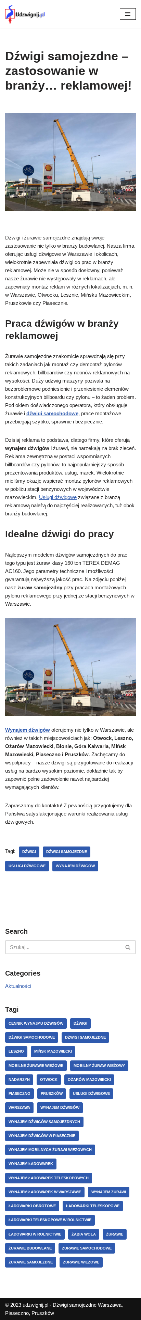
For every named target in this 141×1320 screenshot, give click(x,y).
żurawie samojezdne (31, 1262)
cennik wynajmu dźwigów (36, 1023)
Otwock (48, 1079)
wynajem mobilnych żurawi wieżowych (50, 1150)
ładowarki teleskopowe (92, 1206)
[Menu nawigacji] (128, 14)
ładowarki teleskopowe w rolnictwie (50, 1220)
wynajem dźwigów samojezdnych (44, 1122)
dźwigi (29, 852)
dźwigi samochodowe (32, 1037)
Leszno (16, 1051)
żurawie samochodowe (87, 1248)
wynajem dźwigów (75, 866)
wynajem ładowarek (31, 1164)
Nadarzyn (19, 1079)
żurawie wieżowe (81, 1262)
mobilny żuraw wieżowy (99, 1065)
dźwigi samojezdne (66, 852)
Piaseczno (19, 1093)
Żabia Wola (84, 1234)
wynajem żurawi (108, 1192)
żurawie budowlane (30, 1248)
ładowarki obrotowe (32, 1206)
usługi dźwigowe (27, 866)
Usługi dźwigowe (58, 497)
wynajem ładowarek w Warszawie (45, 1192)
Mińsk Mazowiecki (53, 1051)
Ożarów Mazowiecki (89, 1079)
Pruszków (52, 1093)
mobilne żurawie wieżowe (36, 1065)
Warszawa (19, 1107)
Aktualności (18, 986)
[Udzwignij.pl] (25, 14)
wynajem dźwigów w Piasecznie (42, 1136)
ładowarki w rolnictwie (35, 1234)
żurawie (114, 1234)
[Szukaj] (128, 947)
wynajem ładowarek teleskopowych (49, 1178)
